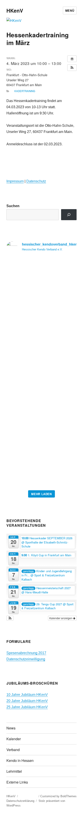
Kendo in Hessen (20, 760)
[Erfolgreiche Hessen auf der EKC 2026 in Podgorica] (41, 372)
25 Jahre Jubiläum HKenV (27, 707)
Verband (13, 749)
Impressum (15, 181)
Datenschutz (36, 181)
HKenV (14, 10)
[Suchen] (69, 214)
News (10, 728)
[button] (72, 67)
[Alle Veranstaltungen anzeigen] (72, 58)
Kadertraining (24, 91)
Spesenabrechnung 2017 (26, 653)
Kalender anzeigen (61, 618)
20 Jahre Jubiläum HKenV (27, 701)
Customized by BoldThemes (58, 796)
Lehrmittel (14, 771)
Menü (69, 10)
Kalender (13, 738)
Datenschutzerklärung (20, 801)
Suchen (12, 206)
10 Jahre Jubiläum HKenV (27, 695)
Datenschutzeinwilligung (25, 659)
